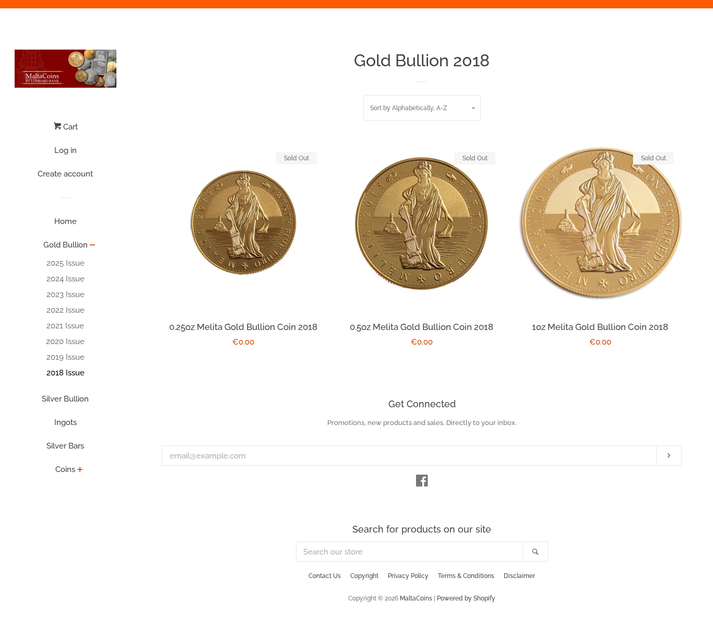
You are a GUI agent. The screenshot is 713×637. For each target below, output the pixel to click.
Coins (65, 469)
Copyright (364, 576)
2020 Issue (65, 341)
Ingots (65, 422)
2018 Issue (65, 373)
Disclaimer (519, 576)
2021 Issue (65, 326)
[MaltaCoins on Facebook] (422, 483)
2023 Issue (65, 294)
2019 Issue (65, 357)
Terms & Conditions (466, 576)
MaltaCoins (416, 598)
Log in (65, 150)
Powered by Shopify (466, 598)
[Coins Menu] (80, 470)
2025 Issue (65, 263)
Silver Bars (65, 446)
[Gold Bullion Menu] (93, 246)
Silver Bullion (65, 399)
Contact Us (324, 576)
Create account (65, 174)
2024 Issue (65, 279)
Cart (69, 127)
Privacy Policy (408, 576)
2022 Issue (65, 310)
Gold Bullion (65, 245)
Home (65, 221)
